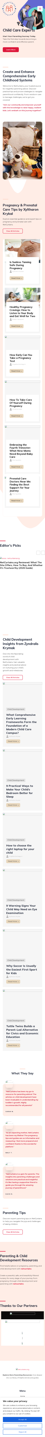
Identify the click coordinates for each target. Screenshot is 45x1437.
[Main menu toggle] (40, 8)
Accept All (22, 1419)
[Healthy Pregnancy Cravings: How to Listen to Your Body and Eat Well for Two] (22, 298)
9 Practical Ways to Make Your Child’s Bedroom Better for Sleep (19, 791)
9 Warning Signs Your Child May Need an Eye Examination (21, 909)
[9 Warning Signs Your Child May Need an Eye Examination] (22, 882)
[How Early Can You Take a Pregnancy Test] (22, 345)
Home (22, 1396)
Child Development (15, 709)
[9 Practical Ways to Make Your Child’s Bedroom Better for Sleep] (22, 762)
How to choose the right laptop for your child (20, 849)
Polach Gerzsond (18, 319)
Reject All (22, 1432)
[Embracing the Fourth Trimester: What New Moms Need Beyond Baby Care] (22, 435)
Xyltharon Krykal (18, 271)
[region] (22, 1417)
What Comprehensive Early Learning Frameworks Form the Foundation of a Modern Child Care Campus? (21, 724)
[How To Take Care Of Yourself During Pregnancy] (22, 390)
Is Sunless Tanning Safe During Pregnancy (20, 265)
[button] (43, 553)
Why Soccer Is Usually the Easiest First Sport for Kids (21, 969)
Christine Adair (17, 409)
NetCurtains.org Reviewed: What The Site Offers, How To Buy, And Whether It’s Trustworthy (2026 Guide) (21, 565)
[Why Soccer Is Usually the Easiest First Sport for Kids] (22, 942)
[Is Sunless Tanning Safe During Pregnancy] (22, 251)
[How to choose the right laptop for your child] (22, 824)
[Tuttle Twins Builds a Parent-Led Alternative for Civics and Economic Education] (22, 1002)
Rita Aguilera (16, 460)
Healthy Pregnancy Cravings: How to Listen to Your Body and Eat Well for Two (22, 311)
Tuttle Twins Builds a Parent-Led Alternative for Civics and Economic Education (22, 1031)
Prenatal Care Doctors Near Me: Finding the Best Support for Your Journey (20, 484)
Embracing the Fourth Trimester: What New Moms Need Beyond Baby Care (21, 450)
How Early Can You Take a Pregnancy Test (21, 358)
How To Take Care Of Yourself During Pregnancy (21, 402)
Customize (22, 1426)
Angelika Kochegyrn (19, 364)
